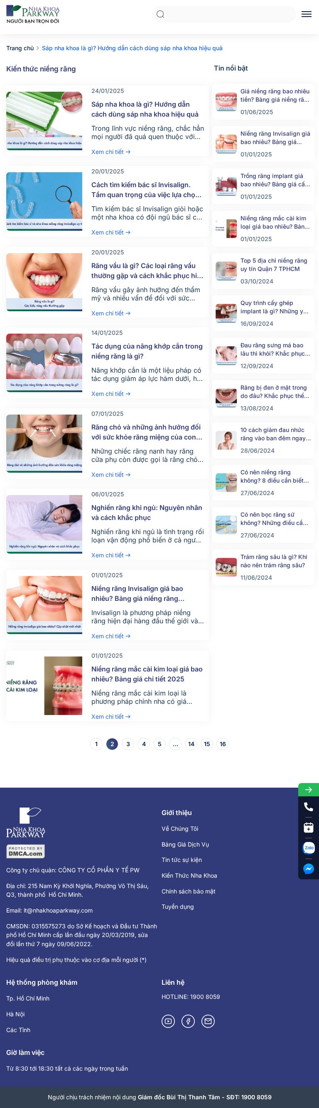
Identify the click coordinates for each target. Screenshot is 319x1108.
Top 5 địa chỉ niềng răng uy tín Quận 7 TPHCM (273, 264)
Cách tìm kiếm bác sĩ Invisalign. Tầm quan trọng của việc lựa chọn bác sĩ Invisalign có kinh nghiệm (145, 195)
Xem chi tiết (107, 151)
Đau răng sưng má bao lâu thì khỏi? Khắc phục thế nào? (272, 350)
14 (191, 743)
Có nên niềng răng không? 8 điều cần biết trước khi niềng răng (272, 477)
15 (207, 743)
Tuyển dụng (178, 906)
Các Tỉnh (18, 1029)
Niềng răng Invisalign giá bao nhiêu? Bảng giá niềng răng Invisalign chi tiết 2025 (137, 598)
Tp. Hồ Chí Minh (27, 998)
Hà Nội (15, 1014)
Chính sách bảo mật (189, 891)
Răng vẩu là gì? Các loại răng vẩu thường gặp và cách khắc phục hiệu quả (148, 275)
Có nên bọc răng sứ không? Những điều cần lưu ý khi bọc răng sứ (273, 519)
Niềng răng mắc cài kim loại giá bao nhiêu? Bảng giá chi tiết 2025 (274, 223)
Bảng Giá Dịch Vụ (185, 844)
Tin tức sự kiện (182, 859)
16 (223, 743)
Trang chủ (20, 47)
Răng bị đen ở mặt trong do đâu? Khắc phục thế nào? (273, 392)
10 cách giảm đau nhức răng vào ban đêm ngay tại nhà (273, 434)
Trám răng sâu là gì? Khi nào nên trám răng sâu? (273, 561)
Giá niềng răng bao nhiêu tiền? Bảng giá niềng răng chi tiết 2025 (275, 96)
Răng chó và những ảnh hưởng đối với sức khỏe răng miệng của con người (146, 437)
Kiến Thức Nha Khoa (189, 875)
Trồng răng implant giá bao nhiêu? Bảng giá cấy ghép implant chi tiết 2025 (274, 180)
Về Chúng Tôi (180, 828)
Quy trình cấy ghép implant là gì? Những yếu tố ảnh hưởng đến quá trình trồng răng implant (275, 307)
